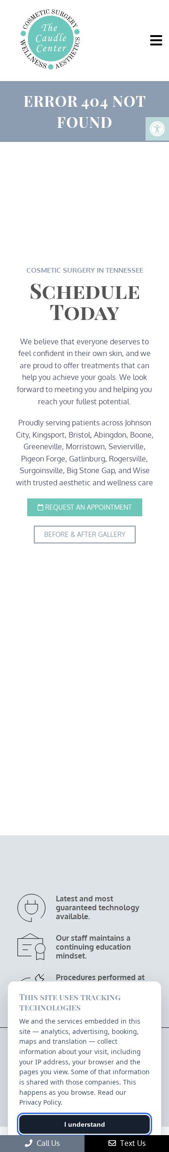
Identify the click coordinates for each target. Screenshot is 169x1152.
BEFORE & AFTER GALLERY (84, 534)
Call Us (47, 1143)
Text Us (132, 1143)
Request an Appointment (87, 507)
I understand (84, 1124)
